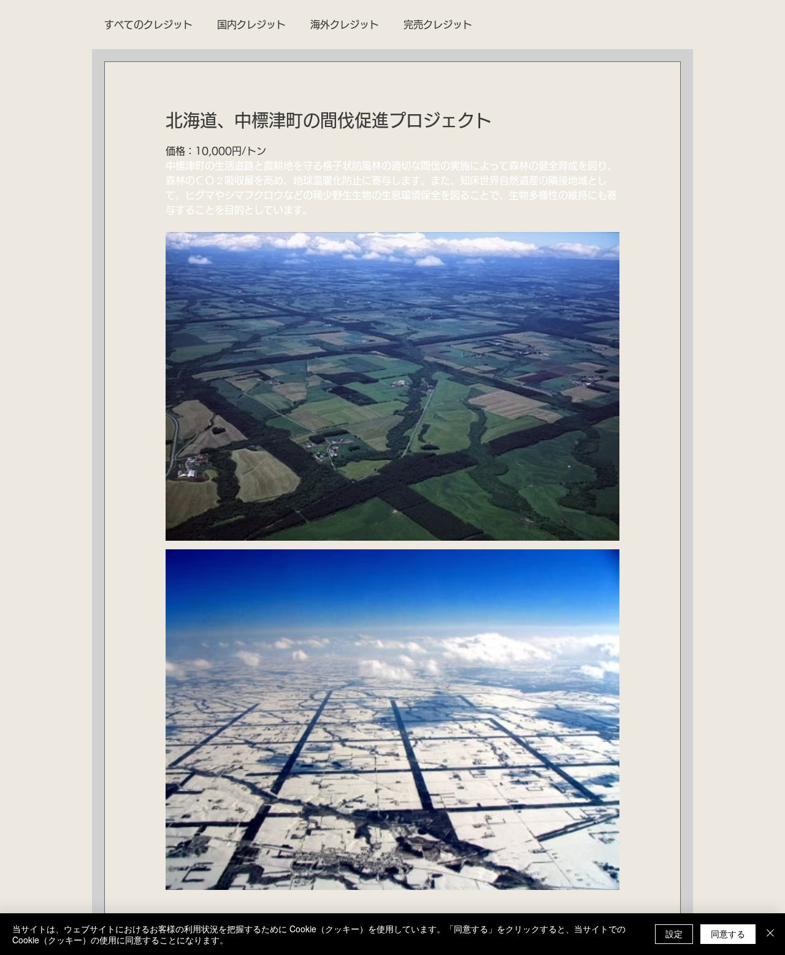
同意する (728, 933)
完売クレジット (438, 24)
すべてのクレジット (148, 24)
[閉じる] (770, 934)
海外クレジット (344, 24)
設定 (674, 933)
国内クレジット (251, 24)
